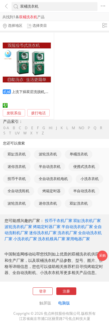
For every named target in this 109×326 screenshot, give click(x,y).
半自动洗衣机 (50, 166)
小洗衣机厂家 (25, 238)
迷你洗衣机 (17, 166)
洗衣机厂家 (67, 232)
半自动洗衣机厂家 (77, 226)
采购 (102, 255)
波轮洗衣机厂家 (18, 226)
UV (17, 133)
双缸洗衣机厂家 (87, 220)
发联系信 (14, 113)
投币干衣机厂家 (58, 220)
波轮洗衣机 (48, 154)
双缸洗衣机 (17, 154)
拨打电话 (38, 113)
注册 (66, 291)
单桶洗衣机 (79, 154)
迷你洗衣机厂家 (43, 232)
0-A (6, 128)
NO (81, 128)
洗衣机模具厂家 (51, 238)
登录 (42, 291)
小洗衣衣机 (90, 178)
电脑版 (64, 303)
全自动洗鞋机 (18, 191)
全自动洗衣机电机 (53, 178)
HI (50, 128)
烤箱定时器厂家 (47, 226)
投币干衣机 (17, 178)
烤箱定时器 (51, 191)
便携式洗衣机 (84, 166)
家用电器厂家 (78, 238)
